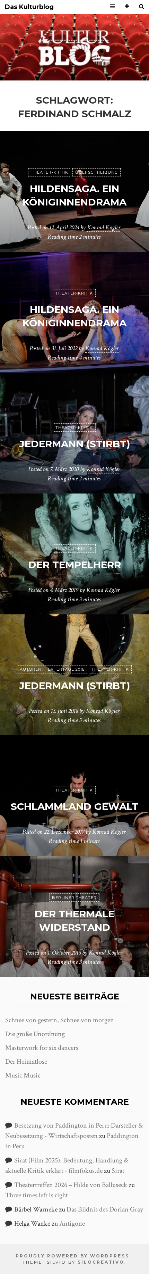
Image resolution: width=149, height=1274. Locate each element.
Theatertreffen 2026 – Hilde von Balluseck (70, 1184)
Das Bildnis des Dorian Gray (105, 1209)
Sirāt (118, 1170)
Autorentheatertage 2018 (52, 669)
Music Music (23, 1075)
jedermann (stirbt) (74, 685)
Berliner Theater (74, 897)
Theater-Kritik (49, 172)
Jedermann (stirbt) (74, 444)
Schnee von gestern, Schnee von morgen (59, 1020)
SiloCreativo (101, 1262)
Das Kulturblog (29, 7)
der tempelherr (74, 565)
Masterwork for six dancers (41, 1047)
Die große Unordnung (35, 1033)
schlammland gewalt (74, 806)
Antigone (72, 1223)
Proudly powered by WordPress (72, 1255)
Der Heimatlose (26, 1061)
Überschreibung (96, 172)
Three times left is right (36, 1195)
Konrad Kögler (103, 227)
